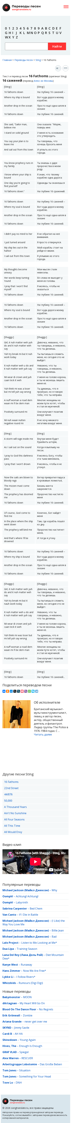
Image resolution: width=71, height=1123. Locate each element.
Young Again (28, 1040)
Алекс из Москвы (43, 80)
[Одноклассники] (7, 691)
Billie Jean (58, 930)
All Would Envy (13, 832)
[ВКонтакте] (3, 691)
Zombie (27, 1015)
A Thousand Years (15, 807)
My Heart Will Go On (32, 1003)
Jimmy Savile (21, 1027)
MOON (27, 997)
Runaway (26, 964)
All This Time (12, 826)
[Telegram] (36, 691)
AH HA (19, 1034)
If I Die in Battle (28, 914)
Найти (57, 46)
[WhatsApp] (29, 691)
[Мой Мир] (11, 691)
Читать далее (43, 734)
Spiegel (24, 1052)
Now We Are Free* (34, 971)
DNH (19, 1082)
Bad (54, 936)
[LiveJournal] (18, 691)
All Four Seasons (14, 819)
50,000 (8, 800)
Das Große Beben (51, 1064)
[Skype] (33, 691)
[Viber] (25, 691)
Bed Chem (36, 908)
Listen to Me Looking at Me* (39, 942)
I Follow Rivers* (25, 977)
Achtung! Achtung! (27, 896)
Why (54, 890)
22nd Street (11, 788)
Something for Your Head (35, 1076)
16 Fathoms (11, 782)
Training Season (27, 949)
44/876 (8, 794)
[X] (14, 691)
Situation (24, 1070)
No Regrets (46, 1009)
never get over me (35, 1021)
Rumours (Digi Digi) (31, 983)
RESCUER (27, 1058)
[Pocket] (22, 691)
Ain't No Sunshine (15, 813)
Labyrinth (22, 902)
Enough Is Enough (30, 1046)
